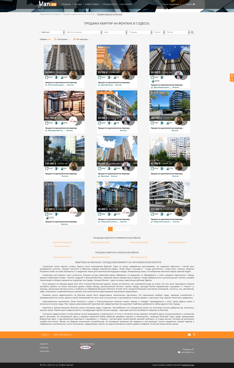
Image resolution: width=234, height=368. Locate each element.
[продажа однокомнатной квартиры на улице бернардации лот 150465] (64, 151)
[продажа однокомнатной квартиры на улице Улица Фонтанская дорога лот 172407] (170, 197)
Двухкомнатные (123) (100, 242)
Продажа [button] (66, 4)
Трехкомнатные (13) (138, 257)
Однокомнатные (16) (62, 257)
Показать (187, 349)
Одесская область (62, 335)
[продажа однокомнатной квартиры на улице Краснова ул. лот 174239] (64, 197)
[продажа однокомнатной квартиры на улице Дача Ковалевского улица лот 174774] (170, 60)
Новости (44, 344)
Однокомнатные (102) (62, 242)
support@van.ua (187, 352)
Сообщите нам (188, 365)
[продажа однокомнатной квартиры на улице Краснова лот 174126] (117, 151)
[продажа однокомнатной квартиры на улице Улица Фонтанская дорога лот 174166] (117, 197)
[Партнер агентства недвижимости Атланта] (85, 347)
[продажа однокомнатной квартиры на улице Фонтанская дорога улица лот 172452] (64, 60)
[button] (171, 4)
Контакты (44, 351)
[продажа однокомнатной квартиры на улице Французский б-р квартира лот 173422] (64, 105)
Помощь (44, 348)
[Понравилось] (81, 47)
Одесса (45, 335)
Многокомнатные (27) (177, 242)
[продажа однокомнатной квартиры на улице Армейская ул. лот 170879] (117, 60)
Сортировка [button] (62, 39)
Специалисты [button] (110, 4)
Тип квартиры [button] (82, 39)
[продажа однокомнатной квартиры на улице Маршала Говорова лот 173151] (170, 151)
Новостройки (92, 4)
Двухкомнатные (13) (100, 257)
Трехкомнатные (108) (139, 242)
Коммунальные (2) (62, 246)
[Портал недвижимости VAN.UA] (46, 5)
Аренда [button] (78, 4)
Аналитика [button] (126, 4)
